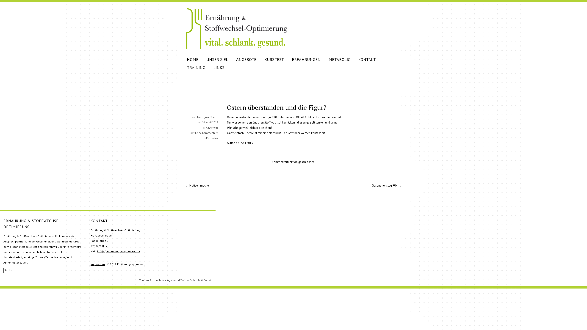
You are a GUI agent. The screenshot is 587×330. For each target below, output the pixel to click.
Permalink (212, 138)
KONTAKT (367, 59)
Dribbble (195, 280)
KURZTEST (274, 59)
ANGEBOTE (246, 59)
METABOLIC (339, 59)
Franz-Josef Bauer (207, 117)
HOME (192, 59)
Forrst (207, 280)
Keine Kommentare (206, 133)
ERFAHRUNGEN (306, 59)
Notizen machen (199, 185)
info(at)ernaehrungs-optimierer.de (118, 251)
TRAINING (196, 67)
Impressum (98, 264)
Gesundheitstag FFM (385, 185)
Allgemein (212, 127)
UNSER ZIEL (217, 59)
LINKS (218, 67)
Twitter (184, 280)
